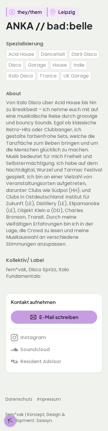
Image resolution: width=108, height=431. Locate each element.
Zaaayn (44, 420)
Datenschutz (18, 399)
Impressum (49, 399)
